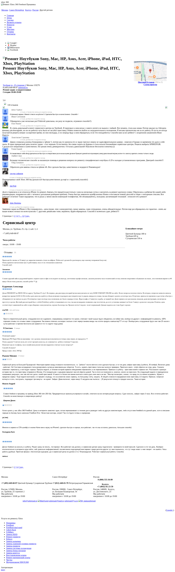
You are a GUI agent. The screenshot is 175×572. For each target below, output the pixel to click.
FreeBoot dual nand (14, 527)
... (21, 216)
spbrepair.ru (23, 87)
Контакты (11, 34)
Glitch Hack (11, 530)
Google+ (169, 510)
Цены (9, 18)
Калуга (28, 10)
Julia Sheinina (15, 203)
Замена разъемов (13, 541)
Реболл (9, 539)
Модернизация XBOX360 (17, 562)
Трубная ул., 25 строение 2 (14, 85)
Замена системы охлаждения (18, 548)
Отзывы (10, 32)
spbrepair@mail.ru (56, 501)
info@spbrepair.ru (30, 501)
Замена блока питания (16, 551)
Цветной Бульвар (146, 82)
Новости (10, 25)
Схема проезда (150, 84)
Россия (35, 10)
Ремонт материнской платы (18, 557)
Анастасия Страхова (20, 137)
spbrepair (92, 501)
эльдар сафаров (16, 173)
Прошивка (10, 523)
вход (3, 570)
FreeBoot (10, 525)
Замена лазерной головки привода (21, 544)
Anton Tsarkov (16, 110)
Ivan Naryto (16, 123)
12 (23, 216)
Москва (4, 10)
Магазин (10, 29)
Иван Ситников (18, 117)
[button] (10, 112)
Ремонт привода (13, 537)
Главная (10, 15)
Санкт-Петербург (16, 10)
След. (27, 216)
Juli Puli (13, 186)
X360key (10, 532)
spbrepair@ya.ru (71, 501)
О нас (9, 27)
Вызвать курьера (14, 22)
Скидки (10, 20)
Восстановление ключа (16, 555)
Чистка (9, 560)
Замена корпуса (13, 553)
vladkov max (16, 156)
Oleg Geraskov (17, 163)
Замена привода (13, 546)
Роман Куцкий (16, 149)
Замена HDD (11, 534)
